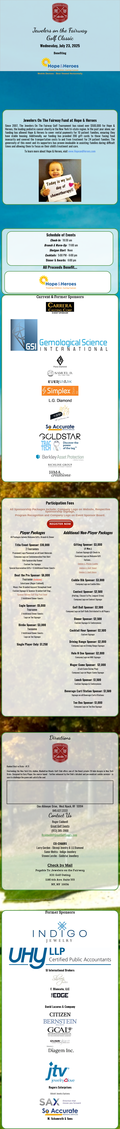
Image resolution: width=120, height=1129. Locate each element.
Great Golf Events (32, 899)
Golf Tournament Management (55, 899)
